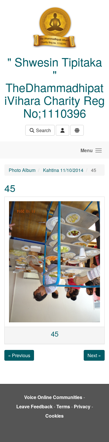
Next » (94, 355)
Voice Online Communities (53, 397)
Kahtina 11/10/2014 (63, 170)
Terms (63, 406)
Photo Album (22, 170)
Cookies (54, 415)
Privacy (82, 406)
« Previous (19, 355)
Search (43, 130)
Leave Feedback (34, 406)
